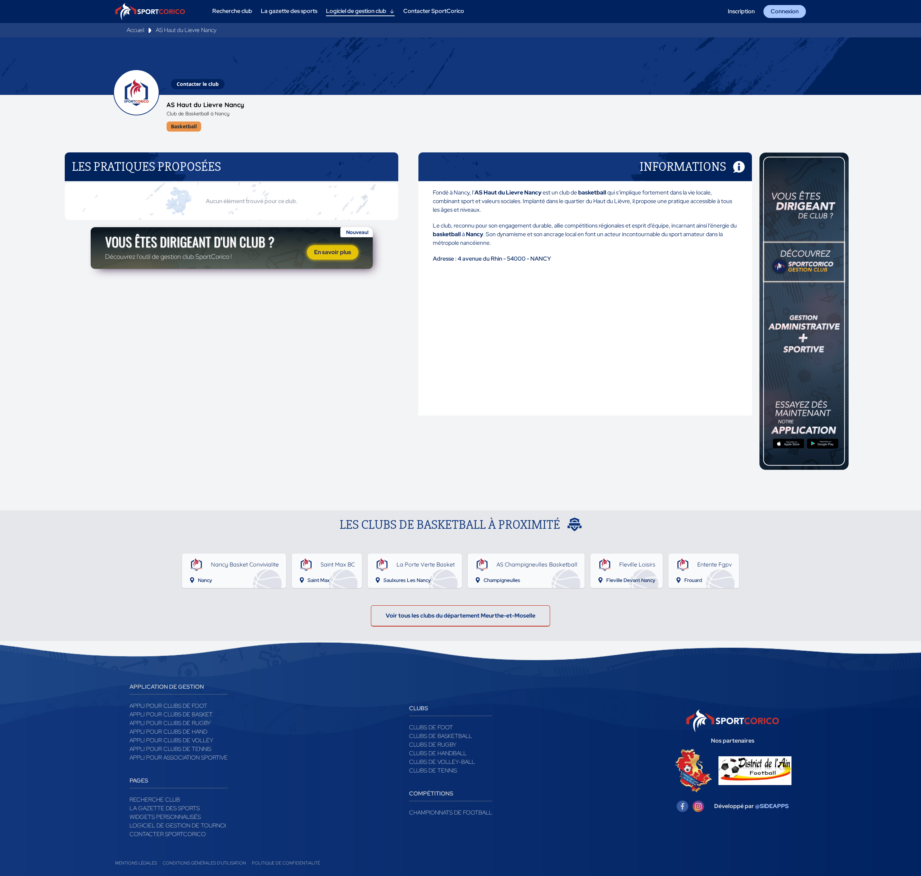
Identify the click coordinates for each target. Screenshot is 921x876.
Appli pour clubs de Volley (171, 740)
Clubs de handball (438, 753)
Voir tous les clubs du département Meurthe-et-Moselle (460, 615)
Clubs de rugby (433, 744)
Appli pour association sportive (179, 757)
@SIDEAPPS (772, 806)
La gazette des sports (165, 808)
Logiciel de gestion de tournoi (178, 825)
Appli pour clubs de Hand (168, 731)
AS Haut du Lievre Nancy (186, 30)
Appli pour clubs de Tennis (170, 749)
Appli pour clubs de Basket (171, 714)
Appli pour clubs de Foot (168, 706)
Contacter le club (198, 84)
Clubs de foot (431, 727)
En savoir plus (332, 252)
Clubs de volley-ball (442, 762)
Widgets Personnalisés (165, 817)
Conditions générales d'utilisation (204, 863)
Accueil (135, 30)
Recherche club (155, 799)
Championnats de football (450, 812)
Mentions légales (136, 863)
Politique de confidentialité (286, 863)
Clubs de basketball (440, 736)
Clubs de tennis (433, 770)
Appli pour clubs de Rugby (170, 723)
